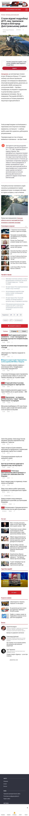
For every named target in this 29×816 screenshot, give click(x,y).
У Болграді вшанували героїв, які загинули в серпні (11, 457)
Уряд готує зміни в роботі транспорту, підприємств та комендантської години (13, 489)
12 (13, 467)
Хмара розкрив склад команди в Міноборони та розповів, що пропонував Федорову (14, 500)
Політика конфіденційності (11, 796)
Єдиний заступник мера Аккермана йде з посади (14, 346)
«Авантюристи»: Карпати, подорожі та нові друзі (13, 353)
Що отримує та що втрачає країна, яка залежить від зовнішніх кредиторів (16, 644)
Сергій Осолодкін (12, 626)
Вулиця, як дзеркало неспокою (15, 633)
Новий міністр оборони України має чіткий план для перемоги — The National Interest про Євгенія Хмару (18, 556)
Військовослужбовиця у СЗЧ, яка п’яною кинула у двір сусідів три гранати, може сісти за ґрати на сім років (14, 407)
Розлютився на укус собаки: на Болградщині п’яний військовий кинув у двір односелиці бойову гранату (18, 531)
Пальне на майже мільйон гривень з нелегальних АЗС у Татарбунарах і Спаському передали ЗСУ (12, 366)
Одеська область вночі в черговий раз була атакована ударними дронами (12, 220)
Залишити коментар (15, 326)
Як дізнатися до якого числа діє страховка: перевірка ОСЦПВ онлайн (18, 609)
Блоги (5, 786)
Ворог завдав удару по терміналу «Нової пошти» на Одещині (14, 482)
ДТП (11, 320)
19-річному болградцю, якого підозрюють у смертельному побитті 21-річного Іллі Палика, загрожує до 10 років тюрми (14, 375)
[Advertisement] (14, 113)
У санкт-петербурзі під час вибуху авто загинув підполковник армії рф (17, 563)
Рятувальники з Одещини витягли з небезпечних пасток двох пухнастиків (14, 508)
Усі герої (14, 592)
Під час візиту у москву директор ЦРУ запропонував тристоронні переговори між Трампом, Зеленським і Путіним (18, 548)
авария (6, 320)
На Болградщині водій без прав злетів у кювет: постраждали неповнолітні (15, 293)
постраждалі (18, 320)
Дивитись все (14, 660)
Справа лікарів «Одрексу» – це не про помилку (17, 655)
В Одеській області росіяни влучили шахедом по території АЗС (13, 384)
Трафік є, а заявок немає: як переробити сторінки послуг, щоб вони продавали (18, 616)
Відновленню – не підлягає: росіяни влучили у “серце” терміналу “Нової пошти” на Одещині (13, 398)
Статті (5, 784)
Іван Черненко (11, 649)
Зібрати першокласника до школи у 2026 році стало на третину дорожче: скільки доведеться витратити (18, 539)
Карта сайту (6, 798)
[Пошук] (23, 10)
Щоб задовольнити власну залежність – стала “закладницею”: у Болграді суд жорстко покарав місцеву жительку (14, 337)
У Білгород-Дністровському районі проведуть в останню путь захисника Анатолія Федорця (13, 473)
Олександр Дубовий (12, 636)
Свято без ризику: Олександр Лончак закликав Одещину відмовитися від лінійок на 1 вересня (13, 440)
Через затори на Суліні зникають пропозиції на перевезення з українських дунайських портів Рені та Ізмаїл (14, 449)
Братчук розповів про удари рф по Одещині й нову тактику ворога (12, 464)
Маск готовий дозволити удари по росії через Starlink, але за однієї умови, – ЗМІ (14, 391)
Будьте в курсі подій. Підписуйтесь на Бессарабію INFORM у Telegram (14, 361)
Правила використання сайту (11, 793)
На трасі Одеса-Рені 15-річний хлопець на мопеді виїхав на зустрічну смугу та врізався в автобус (17, 299)
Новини (5, 781)
